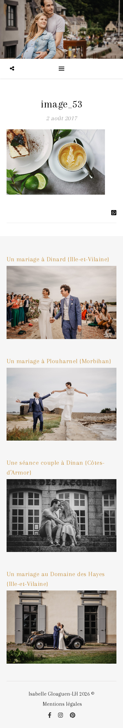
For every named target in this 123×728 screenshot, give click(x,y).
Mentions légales (62, 704)
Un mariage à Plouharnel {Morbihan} (59, 361)
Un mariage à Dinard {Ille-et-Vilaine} (58, 259)
